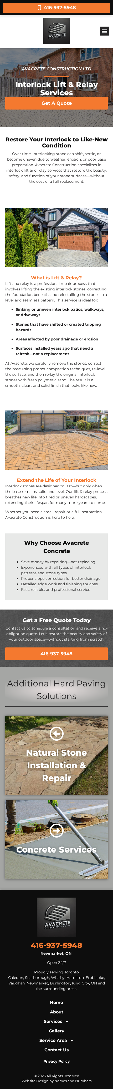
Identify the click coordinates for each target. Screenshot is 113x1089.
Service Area (53, 1040)
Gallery (56, 1030)
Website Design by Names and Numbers (56, 1081)
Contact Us (56, 1049)
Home (56, 1002)
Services (53, 1021)
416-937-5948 (56, 945)
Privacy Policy (56, 1061)
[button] (104, 31)
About (56, 1011)
